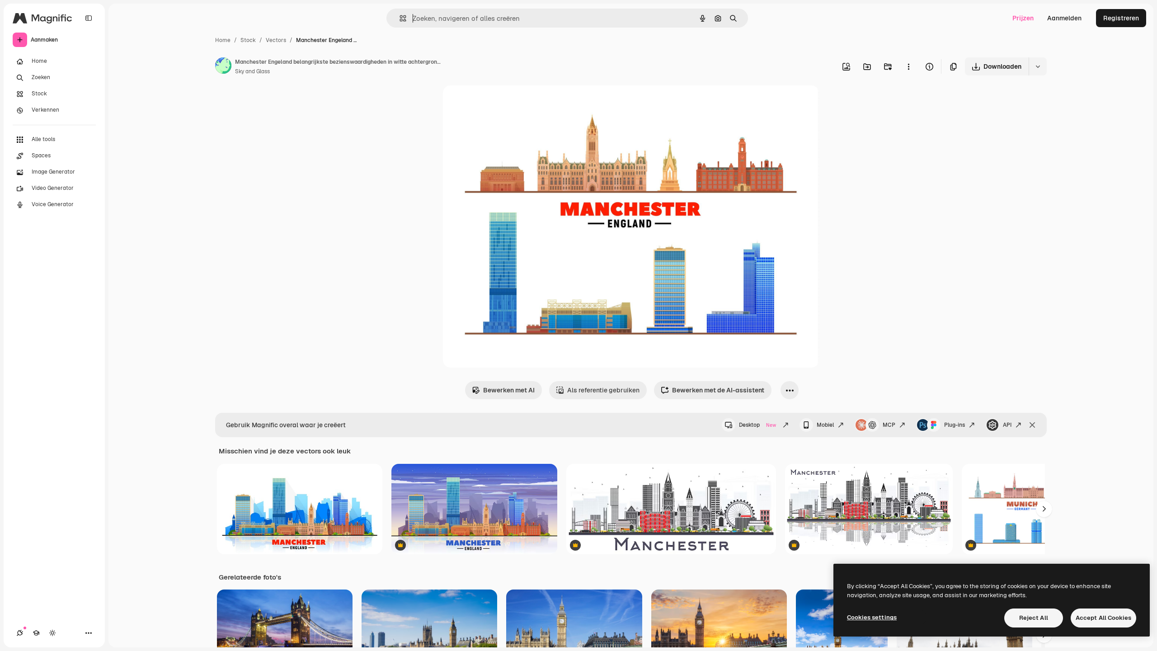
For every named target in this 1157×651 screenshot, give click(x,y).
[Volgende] (1044, 509)
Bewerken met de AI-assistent (718, 390)
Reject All (1033, 618)
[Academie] (36, 633)
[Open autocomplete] (399, 18)
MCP (889, 425)
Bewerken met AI (509, 390)
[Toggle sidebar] (88, 18)
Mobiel (825, 425)
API (1007, 425)
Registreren (1121, 18)
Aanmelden (1064, 18)
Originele (502, 103)
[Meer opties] (908, 66)
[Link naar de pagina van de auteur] (223, 66)
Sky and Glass (252, 71)
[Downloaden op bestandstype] (1038, 66)
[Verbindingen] (20, 633)
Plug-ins (954, 425)
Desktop (757, 425)
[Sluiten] (1032, 425)
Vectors (276, 40)
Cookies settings (872, 617)
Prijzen (1023, 18)
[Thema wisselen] (52, 633)
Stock (248, 40)
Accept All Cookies (1103, 618)
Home (222, 40)
